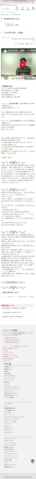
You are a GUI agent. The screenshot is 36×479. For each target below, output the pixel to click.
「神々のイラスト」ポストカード (12, 389)
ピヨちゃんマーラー (9, 440)
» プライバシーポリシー (8, 352)
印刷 (23, 43)
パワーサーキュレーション (10, 456)
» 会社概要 (5, 350)
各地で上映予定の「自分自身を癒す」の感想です (14, 308)
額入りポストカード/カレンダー (12, 386)
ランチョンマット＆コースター (11, 419)
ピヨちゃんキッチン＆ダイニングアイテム (14, 417)
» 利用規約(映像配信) (7, 358)
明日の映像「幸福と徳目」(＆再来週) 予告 (12, 316)
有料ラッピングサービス (10, 464)
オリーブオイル (8, 403)
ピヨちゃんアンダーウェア (10, 438)
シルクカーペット (8, 423)
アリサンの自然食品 (9, 397)
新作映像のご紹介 (16, 38)
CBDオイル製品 (8, 460)
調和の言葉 (7, 382)
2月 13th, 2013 (12, 12)
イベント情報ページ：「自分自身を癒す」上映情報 (18, 296)
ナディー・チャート (9, 380)
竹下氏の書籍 (7, 373)
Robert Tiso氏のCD (8, 449)
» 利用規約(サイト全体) (8, 354)
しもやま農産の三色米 (9, 410)
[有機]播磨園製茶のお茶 (10, 408)
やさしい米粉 (7, 412)
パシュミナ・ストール (9, 442)
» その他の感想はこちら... (13, 282)
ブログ (6, 12)
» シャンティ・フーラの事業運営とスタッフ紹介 (15, 346)
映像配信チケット (8, 369)
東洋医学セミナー (8, 367)
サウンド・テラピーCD (9, 445)
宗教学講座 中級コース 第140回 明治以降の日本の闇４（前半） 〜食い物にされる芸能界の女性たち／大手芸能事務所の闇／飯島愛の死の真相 (19, 2)
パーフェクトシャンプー (10, 451)
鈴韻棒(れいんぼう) (9, 447)
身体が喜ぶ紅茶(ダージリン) (11, 395)
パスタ (5, 406)
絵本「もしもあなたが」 (10, 375)
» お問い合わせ (6, 361)
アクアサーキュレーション (10, 458)
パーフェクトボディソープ (10, 453)
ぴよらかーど (7, 425)
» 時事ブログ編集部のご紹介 (9, 348)
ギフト (5, 462)
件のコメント (31, 43)
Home (2, 12)
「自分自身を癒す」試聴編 (11, 25)
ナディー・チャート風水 (10, 421)
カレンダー (7, 384)
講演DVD (6, 371)
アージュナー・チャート (10, 378)
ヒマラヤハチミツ (8, 391)
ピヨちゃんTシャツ (9, 432)
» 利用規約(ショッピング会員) (10, 356)
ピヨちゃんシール (8, 428)
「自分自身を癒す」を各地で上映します (12, 312)
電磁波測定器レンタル (9, 467)
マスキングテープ (8, 430)
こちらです (16, 108)
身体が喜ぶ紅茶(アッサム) (10, 393)
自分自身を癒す (26, 38)
